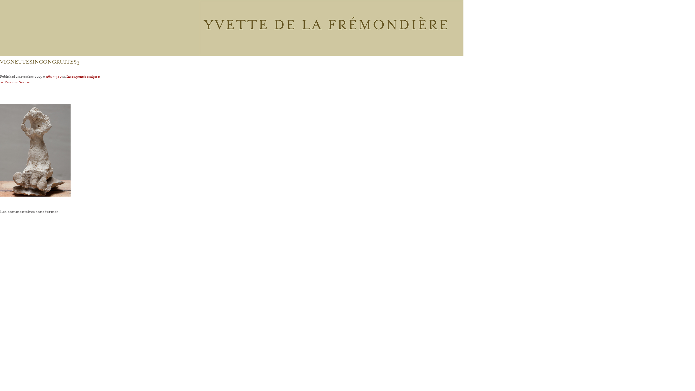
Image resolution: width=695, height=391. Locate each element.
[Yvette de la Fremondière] (331, 28)
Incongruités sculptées (83, 77)
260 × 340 (54, 77)
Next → (24, 82)
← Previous (9, 82)
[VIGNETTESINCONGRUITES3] (347, 150)
